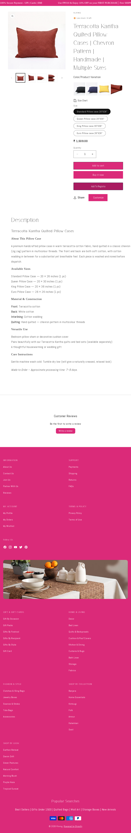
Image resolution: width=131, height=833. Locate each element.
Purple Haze (9, 782)
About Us (7, 466)
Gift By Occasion (11, 618)
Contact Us (8, 473)
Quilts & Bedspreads (79, 631)
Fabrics (72, 670)
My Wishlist (8, 526)
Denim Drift (8, 756)
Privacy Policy (75, 513)
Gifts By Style (9, 644)
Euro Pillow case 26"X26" (89, 133)
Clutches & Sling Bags (14, 690)
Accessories (9, 716)
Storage (72, 664)
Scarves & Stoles (11, 703)
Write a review (66, 430)
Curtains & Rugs (77, 651)
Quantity (77, 147)
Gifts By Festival (11, 631)
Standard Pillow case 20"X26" (92, 111)
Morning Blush (10, 775)
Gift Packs (8, 625)
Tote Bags (8, 710)
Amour (72, 716)
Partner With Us (10, 486)
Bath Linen (74, 657)
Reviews (7, 492)
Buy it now (98, 174)
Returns (72, 479)
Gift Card (7, 651)
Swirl (71, 729)
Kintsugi (73, 703)
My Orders (8, 519)
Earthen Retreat (11, 749)
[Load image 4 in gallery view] (53, 78)
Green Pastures (10, 762)
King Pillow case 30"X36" (89, 126)
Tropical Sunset (11, 788)
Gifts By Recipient (11, 638)
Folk (71, 710)
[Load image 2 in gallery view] (31, 78)
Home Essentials (77, 697)
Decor (71, 618)
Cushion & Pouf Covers (80, 638)
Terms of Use (75, 519)
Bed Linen (73, 625)
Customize (98, 197)
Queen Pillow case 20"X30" (90, 118)
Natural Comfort (11, 769)
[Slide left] (11, 77)
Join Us (6, 479)
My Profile (8, 513)
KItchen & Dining (77, 644)
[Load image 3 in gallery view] (42, 78)
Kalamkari (73, 723)
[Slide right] (62, 77)
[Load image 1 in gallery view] (20, 78)
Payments (73, 466)
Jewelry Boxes (10, 697)
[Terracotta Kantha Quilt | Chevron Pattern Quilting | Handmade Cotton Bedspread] (117, 89)
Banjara (72, 690)
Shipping (73, 473)
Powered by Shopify (73, 826)
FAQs (71, 486)
